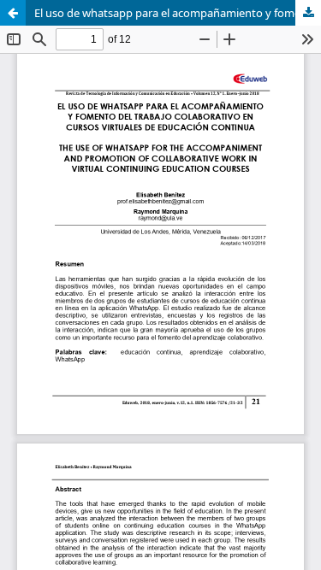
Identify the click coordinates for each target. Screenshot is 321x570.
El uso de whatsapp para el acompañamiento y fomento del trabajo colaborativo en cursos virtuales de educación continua (177, 13)
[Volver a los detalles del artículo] (13, 13)
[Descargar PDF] (308, 13)
